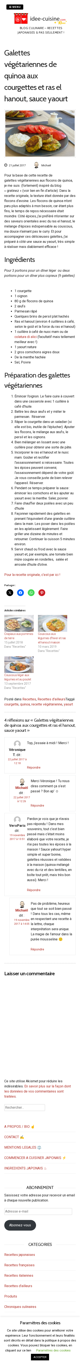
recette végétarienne (46, 704)
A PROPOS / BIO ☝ (19, 1127)
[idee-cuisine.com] (41, 23)
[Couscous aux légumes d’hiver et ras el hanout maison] (52, 623)
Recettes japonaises (19, 1255)
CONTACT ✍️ (14, 1137)
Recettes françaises (19, 1265)
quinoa (25, 704)
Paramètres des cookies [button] (53, 1350)
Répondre (34, 767)
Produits (10, 1296)
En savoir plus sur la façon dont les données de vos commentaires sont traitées (37, 1091)
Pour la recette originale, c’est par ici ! (32, 575)
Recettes (29, 699)
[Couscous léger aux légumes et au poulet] (19, 664)
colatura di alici (26, 337)
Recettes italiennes (18, 1276)
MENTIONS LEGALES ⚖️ (22, 1147)
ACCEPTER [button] (40, 1357)
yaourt (68, 704)
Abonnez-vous (20, 1225)
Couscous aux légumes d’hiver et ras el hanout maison (52, 638)
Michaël (21, 788)
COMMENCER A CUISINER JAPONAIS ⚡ (35, 1158)
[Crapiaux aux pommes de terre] (19, 623)
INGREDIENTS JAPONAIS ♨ (25, 1168)
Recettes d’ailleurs (18, 1286)
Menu (16, 7)
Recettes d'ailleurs (51, 699)
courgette (11, 704)
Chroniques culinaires (20, 1307)
